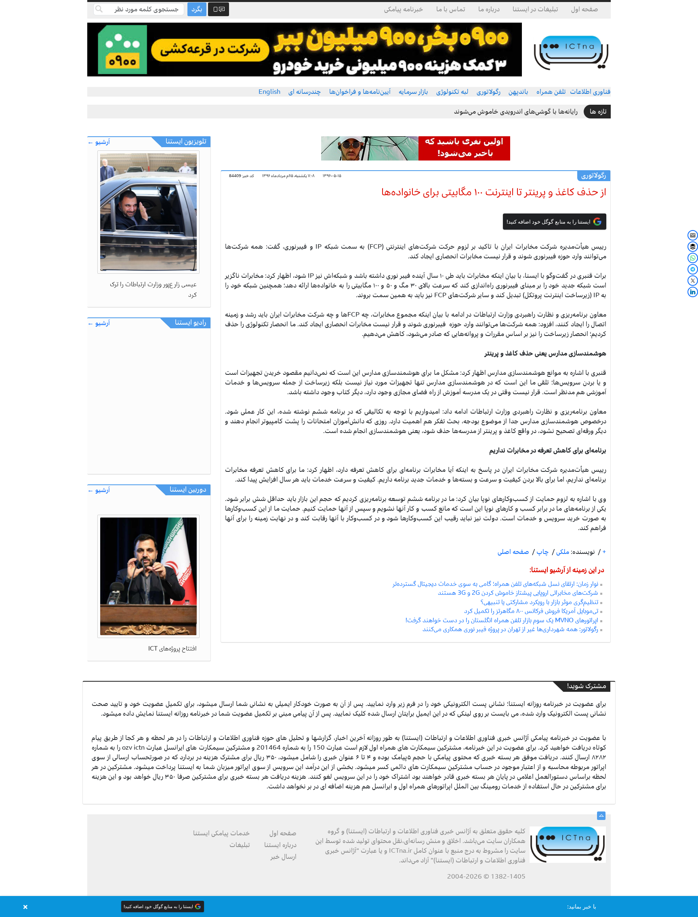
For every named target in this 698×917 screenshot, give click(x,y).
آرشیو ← (98, 142)
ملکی (562, 552)
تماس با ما (450, 9)
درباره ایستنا (280, 845)
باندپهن (518, 92)
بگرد (196, 9)
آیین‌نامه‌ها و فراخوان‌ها (360, 92)
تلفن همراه (551, 92)
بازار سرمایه (413, 92)
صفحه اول (584, 9)
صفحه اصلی (513, 552)
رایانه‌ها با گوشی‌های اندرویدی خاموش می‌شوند (516, 111)
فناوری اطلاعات (590, 92)
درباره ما (489, 9)
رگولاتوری (488, 92)
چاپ (542, 552)
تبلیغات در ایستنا (535, 9)
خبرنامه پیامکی (403, 9)
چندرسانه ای (304, 92)
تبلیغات (239, 845)
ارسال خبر (283, 857)
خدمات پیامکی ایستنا (221, 833)
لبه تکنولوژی (452, 92)
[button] (349, 906)
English (269, 92)
